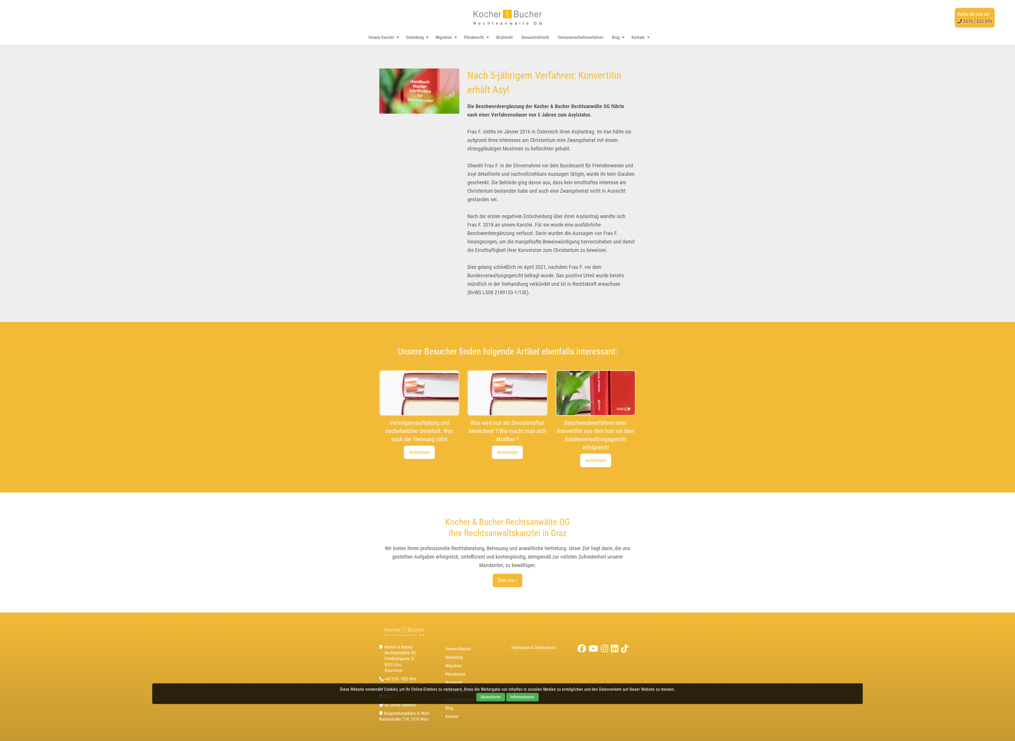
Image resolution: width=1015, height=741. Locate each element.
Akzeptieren (491, 696)
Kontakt (638, 37)
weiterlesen (419, 452)
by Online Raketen (400, 704)
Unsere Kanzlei (381, 37)
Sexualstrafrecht (535, 37)
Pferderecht (474, 37)
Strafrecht (504, 37)
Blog (616, 37)
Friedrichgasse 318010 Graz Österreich (400, 664)
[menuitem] (382, 38)
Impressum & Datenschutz (533, 647)
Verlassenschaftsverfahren (580, 37)
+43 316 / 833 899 (400, 679)
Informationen (522, 696)
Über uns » (507, 580)
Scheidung (415, 37)
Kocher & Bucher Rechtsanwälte (507, 17)
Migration (444, 37)
